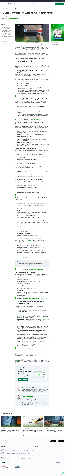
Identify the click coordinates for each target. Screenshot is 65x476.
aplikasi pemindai (29, 240)
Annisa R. (24, 396)
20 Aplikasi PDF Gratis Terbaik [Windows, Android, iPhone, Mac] (34, 194)
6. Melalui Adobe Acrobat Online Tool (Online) (7, 44)
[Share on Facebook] (59, 45)
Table (42, 316)
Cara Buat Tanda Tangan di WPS (34, 119)
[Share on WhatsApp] (52, 45)
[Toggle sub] (13, 28)
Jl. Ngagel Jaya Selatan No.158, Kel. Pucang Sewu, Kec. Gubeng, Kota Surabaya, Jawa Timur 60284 (15, 453)
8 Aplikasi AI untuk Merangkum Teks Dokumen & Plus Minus (10, 431)
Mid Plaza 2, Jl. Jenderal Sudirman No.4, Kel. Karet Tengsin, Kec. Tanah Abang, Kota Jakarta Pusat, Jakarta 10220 (17, 450)
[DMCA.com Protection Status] (17, 466)
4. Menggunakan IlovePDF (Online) (7, 39)
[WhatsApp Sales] (62, 473)
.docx (26, 81)
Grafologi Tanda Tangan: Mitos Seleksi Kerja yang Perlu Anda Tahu (32, 431)
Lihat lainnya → (61, 413)
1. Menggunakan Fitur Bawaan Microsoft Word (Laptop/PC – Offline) (7, 31)
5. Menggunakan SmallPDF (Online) (7, 41)
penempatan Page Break (44, 319)
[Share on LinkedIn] (57, 45)
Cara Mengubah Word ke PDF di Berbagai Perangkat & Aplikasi (6, 28)
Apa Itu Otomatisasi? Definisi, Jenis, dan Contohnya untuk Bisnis (53, 431)
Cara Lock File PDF (34, 348)
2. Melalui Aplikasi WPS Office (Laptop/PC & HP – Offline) (6, 34)
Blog (4, 8)
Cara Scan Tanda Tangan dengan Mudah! (35, 269)
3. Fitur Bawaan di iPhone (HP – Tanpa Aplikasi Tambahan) (7, 37)
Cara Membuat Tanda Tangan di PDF (34, 96)
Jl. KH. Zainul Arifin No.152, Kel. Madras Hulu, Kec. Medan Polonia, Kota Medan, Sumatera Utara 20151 (16, 458)
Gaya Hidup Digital (8, 8)
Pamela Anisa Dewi (28, 387)
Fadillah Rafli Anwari (28, 435)
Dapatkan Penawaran (60, 3)
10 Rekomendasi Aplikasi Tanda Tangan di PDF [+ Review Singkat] (34, 298)
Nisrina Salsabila (6, 435)
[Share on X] (54, 45)
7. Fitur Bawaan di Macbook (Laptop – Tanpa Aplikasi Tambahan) (7, 46)
